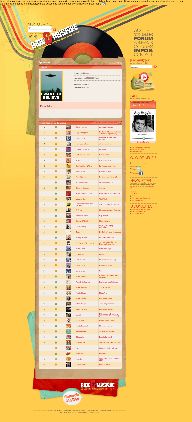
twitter (134, 169)
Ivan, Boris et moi (105, 298)
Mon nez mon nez (105, 326)
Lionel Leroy (80, 138)
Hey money (103, 216)
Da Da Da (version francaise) (110, 232)
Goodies (82, 410)
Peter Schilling (81, 227)
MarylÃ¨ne (103, 293)
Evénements (73, 410)
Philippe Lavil (80, 342)
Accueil (49, 410)
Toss (78, 232)
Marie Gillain (80, 249)
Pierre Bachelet (81, 309)
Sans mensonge (105, 249)
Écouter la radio (143, 142)
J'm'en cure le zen (105, 144)
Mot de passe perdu (42, 33)
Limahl (78, 315)
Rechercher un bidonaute (141, 209)
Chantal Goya (81, 304)
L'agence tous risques (107, 320)
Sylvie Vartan (81, 276)
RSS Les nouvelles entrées (141, 198)
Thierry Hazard (81, 237)
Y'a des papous (105, 287)
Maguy (101, 254)
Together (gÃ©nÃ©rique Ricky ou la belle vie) (108, 243)
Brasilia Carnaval (105, 337)
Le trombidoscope (138, 211)
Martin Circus (81, 293)
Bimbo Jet (79, 354)
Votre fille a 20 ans (138, 103)
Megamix (102, 149)
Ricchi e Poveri (81, 331)
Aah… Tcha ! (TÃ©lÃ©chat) (109, 204)
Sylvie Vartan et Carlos (84, 193)
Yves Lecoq (80, 171)
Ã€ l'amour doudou (106, 182)
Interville (79, 359)
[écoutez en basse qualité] (30, 38)
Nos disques (58, 410)
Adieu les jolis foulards (107, 304)
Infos (88, 410)
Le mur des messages (140, 163)
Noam (78, 348)
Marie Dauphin (81, 287)
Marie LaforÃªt (81, 298)
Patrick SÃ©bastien (83, 282)
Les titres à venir (138, 149)
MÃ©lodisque (142, 134)
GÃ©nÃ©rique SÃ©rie (84, 166)
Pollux (78, 160)
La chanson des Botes (107, 166)
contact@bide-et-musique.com (88, 412)
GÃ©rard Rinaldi (82, 221)
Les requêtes (137, 151)
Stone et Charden (82, 188)
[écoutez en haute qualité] (35, 38)
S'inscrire (30, 33)
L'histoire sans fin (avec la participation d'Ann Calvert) (109, 315)
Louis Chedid (81, 364)
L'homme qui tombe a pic (108, 260)
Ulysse (101, 271)
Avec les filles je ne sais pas (109, 342)
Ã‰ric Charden (81, 127)
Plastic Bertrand (82, 326)
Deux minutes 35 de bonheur (109, 193)
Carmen (102, 188)
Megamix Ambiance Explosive (110, 210)
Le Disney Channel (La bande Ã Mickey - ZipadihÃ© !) (110, 133)
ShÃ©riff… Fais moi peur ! (108, 348)
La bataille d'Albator (106, 127)
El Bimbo (102, 354)
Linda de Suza (81, 199)
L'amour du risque (105, 265)
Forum (66, 410)
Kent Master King (82, 144)
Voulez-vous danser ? (107, 331)
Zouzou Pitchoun (82, 182)
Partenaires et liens (104, 410)
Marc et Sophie (104, 221)
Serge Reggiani (139, 105)
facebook (135, 173)
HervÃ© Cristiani (82, 216)
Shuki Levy (80, 320)
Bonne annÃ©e (104, 155)
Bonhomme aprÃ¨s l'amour (109, 282)
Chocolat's (80, 337)
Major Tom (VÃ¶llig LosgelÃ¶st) (106, 226)
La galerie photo (138, 213)
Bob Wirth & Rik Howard (85, 243)
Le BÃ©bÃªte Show (83, 155)
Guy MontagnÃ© (82, 133)
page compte (134, 186)
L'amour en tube (105, 171)
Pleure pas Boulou (105, 309)
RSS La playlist (137, 200)
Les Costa (80, 254)
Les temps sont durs (106, 237)
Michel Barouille (81, 177)
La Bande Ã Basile (83, 149)
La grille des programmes (141, 147)
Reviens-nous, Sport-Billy (108, 177)
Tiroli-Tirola (103, 199)
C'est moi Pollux (105, 160)
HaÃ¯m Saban (81, 260)
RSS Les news (137, 196)
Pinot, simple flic (105, 364)
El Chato (79, 210)
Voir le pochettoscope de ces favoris (104, 122)
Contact (94, 410)
